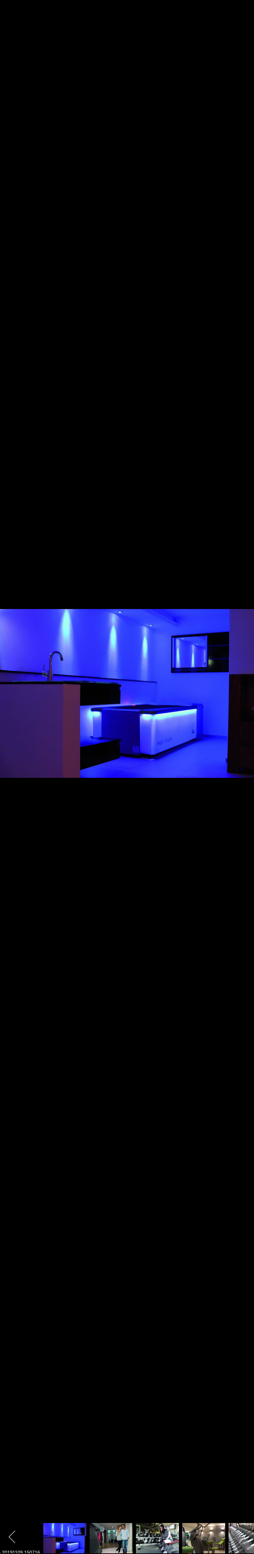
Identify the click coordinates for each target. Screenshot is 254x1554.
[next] (242, 767)
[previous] (11, 767)
